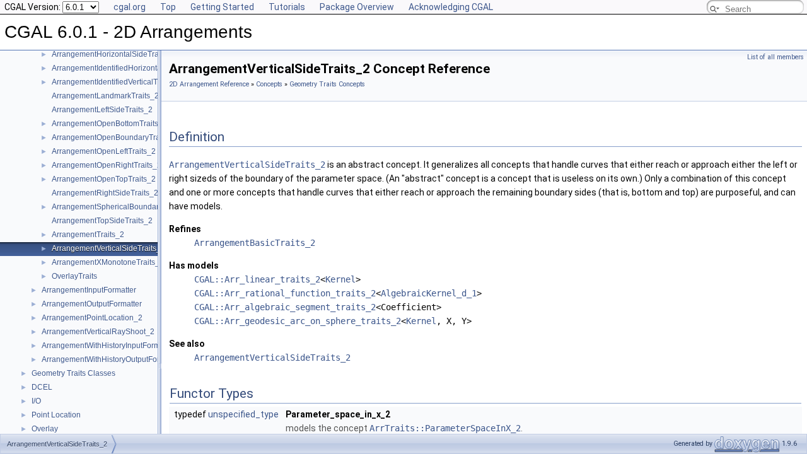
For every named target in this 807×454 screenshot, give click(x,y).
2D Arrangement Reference (209, 84)
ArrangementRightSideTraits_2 (105, 193)
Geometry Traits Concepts (327, 84)
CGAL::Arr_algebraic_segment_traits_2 (285, 307)
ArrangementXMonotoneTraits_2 (108, 262)
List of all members (775, 57)
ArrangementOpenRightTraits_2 (106, 165)
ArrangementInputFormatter (89, 290)
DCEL (42, 387)
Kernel (340, 279)
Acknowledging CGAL (451, 7)
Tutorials (287, 7)
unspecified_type (243, 414)
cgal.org (129, 7)
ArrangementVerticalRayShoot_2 (98, 331)
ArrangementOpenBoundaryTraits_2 (114, 137)
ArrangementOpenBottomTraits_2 (109, 123)
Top (168, 7)
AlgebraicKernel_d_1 (429, 293)
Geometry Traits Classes (73, 373)
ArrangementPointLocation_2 (92, 317)
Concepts (269, 84)
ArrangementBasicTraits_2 (254, 243)
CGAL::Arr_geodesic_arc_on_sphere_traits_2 (297, 321)
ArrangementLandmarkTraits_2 (105, 95)
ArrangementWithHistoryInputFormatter (108, 345)
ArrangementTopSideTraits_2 (102, 220)
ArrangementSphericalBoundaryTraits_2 (121, 206)
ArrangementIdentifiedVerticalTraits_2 (116, 82)
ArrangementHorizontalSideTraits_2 (113, 54)
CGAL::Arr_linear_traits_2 (257, 279)
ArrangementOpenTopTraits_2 (104, 179)
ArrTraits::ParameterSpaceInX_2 (445, 428)
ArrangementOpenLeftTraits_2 (104, 151)
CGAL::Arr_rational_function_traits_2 (285, 293)
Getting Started (222, 7)
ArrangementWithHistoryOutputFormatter (111, 359)
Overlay (45, 428)
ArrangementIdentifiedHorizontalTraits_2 (121, 68)
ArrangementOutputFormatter (92, 304)
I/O (36, 401)
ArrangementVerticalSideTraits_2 (108, 248)
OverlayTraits (74, 276)
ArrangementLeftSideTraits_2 (102, 109)
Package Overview (357, 7)
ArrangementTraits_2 (88, 234)
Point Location (56, 414)
